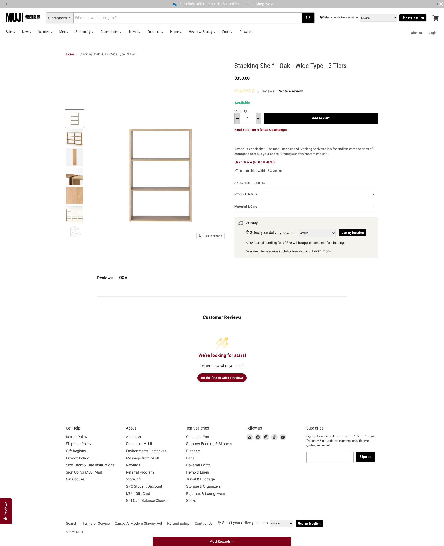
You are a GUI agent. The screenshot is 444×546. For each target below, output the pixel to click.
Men (63, 32)
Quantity (240, 111)
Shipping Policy (78, 444)
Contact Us (204, 523)
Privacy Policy (77, 458)
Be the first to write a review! (222, 378)
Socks (191, 500)
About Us (133, 437)
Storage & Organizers (203, 486)
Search (71, 523)
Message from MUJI (142, 458)
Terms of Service (96, 523)
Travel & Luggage (200, 479)
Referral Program (140, 472)
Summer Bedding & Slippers (209, 444)
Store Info (134, 479)
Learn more (321, 251)
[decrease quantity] (237, 118)
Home (175, 32)
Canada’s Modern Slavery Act (138, 523)
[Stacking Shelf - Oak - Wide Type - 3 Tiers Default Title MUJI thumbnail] (74, 119)
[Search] (308, 18)
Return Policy (76, 437)
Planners (193, 451)
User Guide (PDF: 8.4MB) (254, 162)
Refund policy (178, 523)
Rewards (246, 32)
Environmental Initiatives (146, 451)
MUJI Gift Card (138, 493)
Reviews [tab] (105, 277)
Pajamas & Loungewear (205, 493)
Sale (9, 32)
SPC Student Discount (144, 486)
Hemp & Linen (197, 472)
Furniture (154, 32)
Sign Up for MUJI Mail (84, 472)
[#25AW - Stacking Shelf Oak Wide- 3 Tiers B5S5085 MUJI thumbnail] (74, 157)
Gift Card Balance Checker (147, 500)
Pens (190, 458)
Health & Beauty (201, 32)
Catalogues (75, 479)
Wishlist (416, 33)
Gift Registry (76, 451)
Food (226, 32)
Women (44, 32)
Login (432, 33)
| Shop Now (264, 4)
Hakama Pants (198, 465)
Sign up (365, 457)
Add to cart (321, 118)
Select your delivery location (340, 17)
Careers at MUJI (139, 444)
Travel (134, 32)
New (26, 32)
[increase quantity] (258, 118)
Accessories (110, 32)
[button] (222, 541)
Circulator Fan (197, 437)
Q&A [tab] (123, 277)
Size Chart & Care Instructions (90, 465)
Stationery (83, 32)
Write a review (291, 91)
